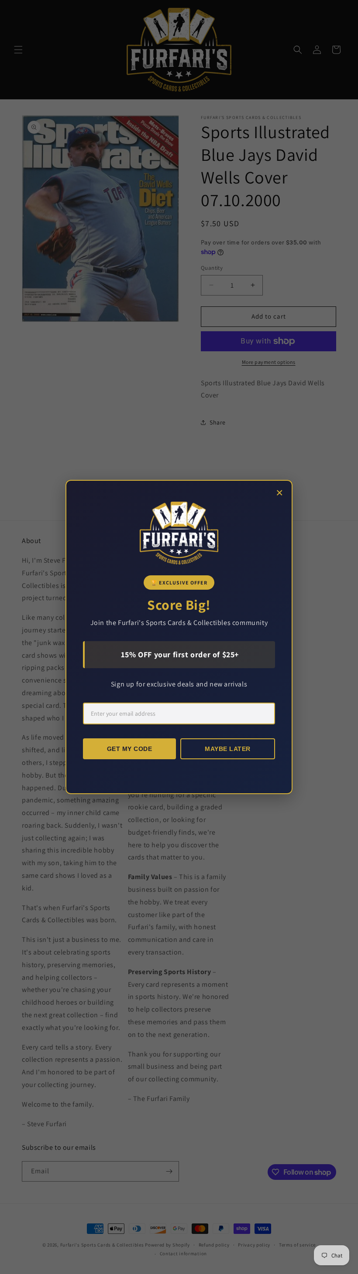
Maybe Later (228, 748)
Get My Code (129, 748)
